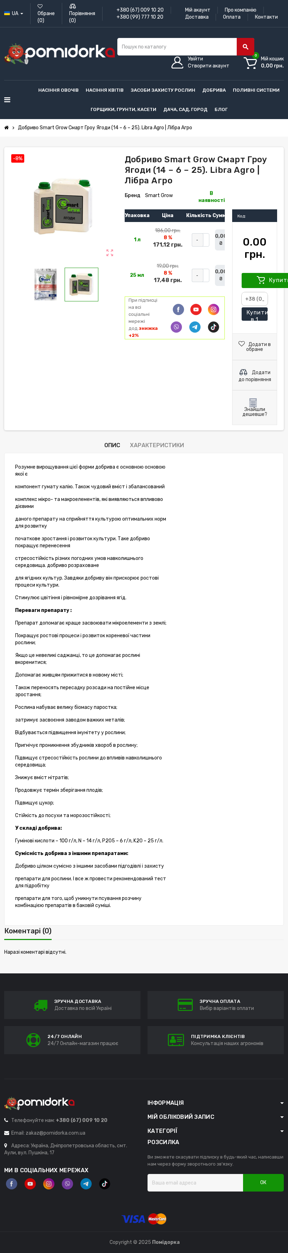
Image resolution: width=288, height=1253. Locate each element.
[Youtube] (196, 309)
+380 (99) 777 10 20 (140, 17)
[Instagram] (48, 1183)
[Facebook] (178, 309)
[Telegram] (195, 327)
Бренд (132, 195)
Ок (263, 1183)
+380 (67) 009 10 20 (140, 10)
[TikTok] (213, 327)
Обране (46, 17)
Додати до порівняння (254, 376)
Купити (257, 315)
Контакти (266, 17)
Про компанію (240, 10)
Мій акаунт (197, 10)
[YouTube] (30, 1183)
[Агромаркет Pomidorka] (59, 54)
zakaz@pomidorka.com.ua (55, 1133)
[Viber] (176, 327)
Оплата (232, 17)
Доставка (197, 17)
